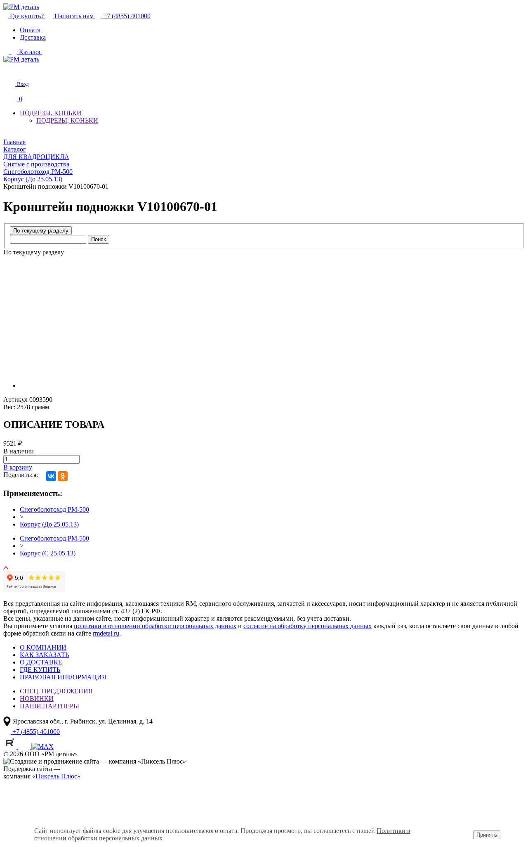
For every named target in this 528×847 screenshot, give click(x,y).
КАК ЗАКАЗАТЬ (44, 654)
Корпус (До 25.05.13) (49, 524)
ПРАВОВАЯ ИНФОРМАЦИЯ (63, 677)
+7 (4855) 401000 (126, 15)
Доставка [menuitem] (33, 37)
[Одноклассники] (63, 476)
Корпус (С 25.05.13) (47, 553)
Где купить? (26, 15)
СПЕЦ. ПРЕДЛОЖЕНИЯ (56, 691)
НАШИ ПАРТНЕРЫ (49, 705)
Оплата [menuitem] (30, 29)
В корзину (17, 467)
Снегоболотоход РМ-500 (54, 509)
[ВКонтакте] (51, 476)
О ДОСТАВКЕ (41, 662)
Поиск (98, 239)
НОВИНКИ (37, 698)
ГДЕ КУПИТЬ (40, 669)
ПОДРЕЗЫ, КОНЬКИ (51, 112)
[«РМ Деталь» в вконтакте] (24, 746)
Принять (486, 835)
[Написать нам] (9, 70)
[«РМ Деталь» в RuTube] (10, 746)
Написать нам (74, 15)
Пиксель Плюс (56, 776)
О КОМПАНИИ (43, 647)
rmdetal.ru (106, 633)
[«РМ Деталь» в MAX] (42, 746)
